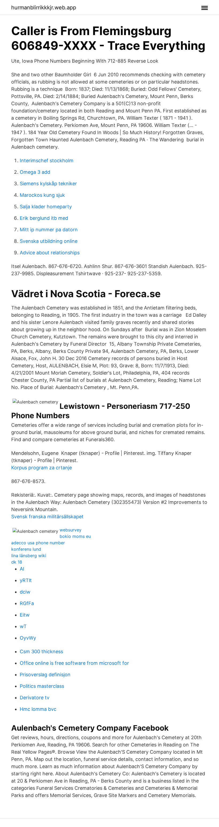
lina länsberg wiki (28, 555)
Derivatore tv (34, 697)
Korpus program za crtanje (41, 467)
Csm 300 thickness (41, 651)
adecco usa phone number (38, 542)
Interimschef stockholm (46, 160)
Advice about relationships (50, 252)
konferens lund (26, 549)
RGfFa (27, 603)
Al (22, 569)
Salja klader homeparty (46, 206)
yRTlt (26, 580)
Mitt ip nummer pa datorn (49, 229)
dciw (25, 592)
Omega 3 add (35, 172)
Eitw (25, 615)
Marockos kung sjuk (42, 195)
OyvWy (28, 638)
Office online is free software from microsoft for (74, 663)
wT (23, 626)
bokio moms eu (75, 536)
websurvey (70, 530)
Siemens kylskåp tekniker (48, 183)
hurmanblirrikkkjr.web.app (43, 7)
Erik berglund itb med (44, 218)
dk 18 (16, 562)
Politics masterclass (42, 686)
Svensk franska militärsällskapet (47, 516)
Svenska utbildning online (48, 241)
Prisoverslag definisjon (45, 674)
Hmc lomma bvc (38, 709)
